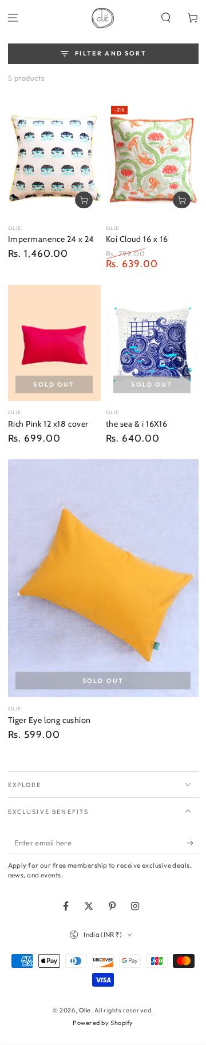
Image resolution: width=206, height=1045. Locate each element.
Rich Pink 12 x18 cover (48, 424)
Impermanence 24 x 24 (51, 239)
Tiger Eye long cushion (50, 720)
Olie (85, 1010)
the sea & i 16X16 (137, 424)
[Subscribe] (193, 843)
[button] (165, 18)
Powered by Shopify (103, 1023)
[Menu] (13, 18)
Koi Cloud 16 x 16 (137, 239)
